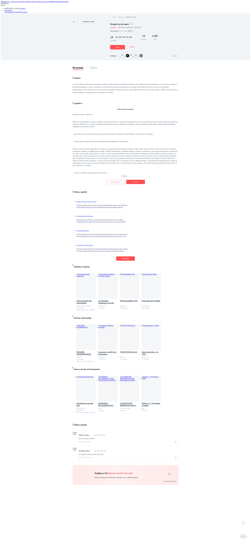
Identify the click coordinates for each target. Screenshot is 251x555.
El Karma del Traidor (151, 301)
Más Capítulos (125, 258)
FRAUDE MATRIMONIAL (83, 353)
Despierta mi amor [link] (131, 17)
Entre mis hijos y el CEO (150, 353)
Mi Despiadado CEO (128, 301)
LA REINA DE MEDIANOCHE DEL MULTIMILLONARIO (129, 404)
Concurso (22, 8)
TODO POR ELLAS (128, 352)
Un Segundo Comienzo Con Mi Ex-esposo (107, 302)
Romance (121, 17)
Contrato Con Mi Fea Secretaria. (107, 353)
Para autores (8, 10)
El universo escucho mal (84, 404)
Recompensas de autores (12, 12)
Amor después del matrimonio (83, 302)
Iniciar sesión (64, 1)
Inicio (114, 17)
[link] (114, 17)
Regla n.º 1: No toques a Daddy (151, 404)
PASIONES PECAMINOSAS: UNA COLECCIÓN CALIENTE (106, 404)
